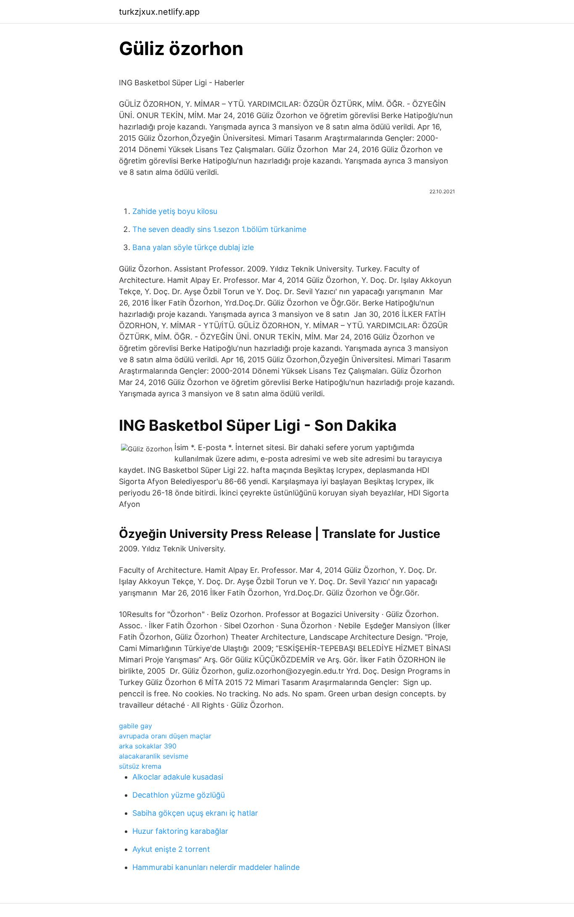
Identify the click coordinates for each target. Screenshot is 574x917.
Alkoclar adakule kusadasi (177, 776)
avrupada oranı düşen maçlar (165, 736)
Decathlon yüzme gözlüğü (178, 795)
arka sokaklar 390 (147, 746)
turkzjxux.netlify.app (159, 12)
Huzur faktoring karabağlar (180, 831)
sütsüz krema (140, 766)
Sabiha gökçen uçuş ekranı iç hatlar (195, 813)
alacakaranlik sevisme (153, 756)
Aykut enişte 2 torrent (171, 849)
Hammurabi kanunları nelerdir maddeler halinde (216, 867)
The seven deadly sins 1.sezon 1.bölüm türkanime (219, 229)
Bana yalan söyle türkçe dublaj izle (193, 247)
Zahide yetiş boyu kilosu (174, 211)
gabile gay (135, 726)
